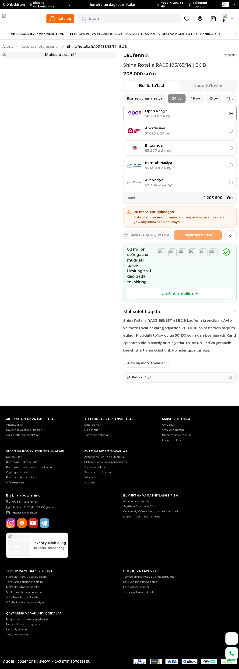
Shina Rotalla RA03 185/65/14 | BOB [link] (97, 47)
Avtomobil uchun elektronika (104, 457)
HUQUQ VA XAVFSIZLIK (141, 571)
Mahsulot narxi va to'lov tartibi (26, 576)
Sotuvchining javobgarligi (140, 581)
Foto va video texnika (20, 477)
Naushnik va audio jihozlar (24, 429)
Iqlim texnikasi (171, 440)
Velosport (90, 477)
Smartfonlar (92, 424)
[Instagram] (10, 523)
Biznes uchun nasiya (144, 98)
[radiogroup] (180, 148)
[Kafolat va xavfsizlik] (230, 377)
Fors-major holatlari (136, 587)
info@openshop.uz (24, 512)
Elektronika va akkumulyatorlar (105, 462)
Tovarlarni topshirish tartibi (24, 581)
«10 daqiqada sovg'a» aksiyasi (25, 602)
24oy (177, 98)
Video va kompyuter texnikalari (35, 451)
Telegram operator (200, 4)
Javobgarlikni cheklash (138, 592)
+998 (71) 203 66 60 (25, 501)
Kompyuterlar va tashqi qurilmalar (29, 467)
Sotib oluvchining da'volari (24, 592)
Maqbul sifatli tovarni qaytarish (27, 619)
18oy (195, 98)
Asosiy (8, 47)
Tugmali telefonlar (96, 435)
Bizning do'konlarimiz (43, 4)
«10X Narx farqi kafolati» (22, 597)
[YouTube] (33, 523)
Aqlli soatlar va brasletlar (22, 435)
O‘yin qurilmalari (17, 472)
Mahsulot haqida (141, 311)
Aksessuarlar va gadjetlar (31, 419)
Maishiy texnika (176, 419)
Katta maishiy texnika (177, 435)
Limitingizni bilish (177, 293)
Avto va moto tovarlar (40, 47)
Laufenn (133, 55)
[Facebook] (22, 523)
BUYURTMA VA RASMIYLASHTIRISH (150, 495)
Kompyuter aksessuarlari (22, 462)
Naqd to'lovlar (207, 85)
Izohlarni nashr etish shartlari (142, 516)
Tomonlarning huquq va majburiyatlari (149, 576)
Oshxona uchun (173, 429)
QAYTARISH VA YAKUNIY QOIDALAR (34, 613)
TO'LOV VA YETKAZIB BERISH (29, 571)
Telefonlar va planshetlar (109, 419)
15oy (213, 98)
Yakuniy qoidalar (17, 634)
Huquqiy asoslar (16, 629)
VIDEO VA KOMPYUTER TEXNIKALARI (189, 34)
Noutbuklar (14, 457)
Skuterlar (90, 482)
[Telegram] (44, 523)
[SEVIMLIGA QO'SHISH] (231, 235)
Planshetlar (92, 429)
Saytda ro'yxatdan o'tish (139, 506)
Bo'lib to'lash (152, 85)
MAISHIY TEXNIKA (140, 34)
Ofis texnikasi (15, 482)
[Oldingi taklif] (69, 4)
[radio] (231, 113)
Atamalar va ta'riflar (137, 501)
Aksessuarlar (14, 424)
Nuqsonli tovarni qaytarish (24, 624)
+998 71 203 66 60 (172, 4)
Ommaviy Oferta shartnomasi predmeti (150, 511)
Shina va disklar (94, 467)
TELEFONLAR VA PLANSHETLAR (95, 34)
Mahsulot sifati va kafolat (23, 587)
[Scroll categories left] (5, 34)
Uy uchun (169, 424)
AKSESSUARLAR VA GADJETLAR (37, 34)
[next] (233, 99)
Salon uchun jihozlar (98, 472)
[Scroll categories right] (219, 34)
